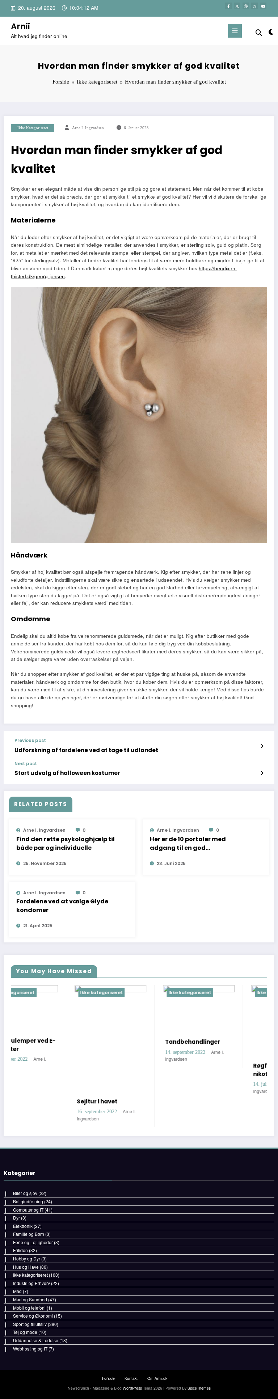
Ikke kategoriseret (32, 128)
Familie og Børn (28, 1234)
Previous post (30, 740)
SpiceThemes (199, 1388)
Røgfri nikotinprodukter (214, 1070)
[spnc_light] (271, 32)
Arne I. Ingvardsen (88, 128)
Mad (17, 1291)
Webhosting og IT (30, 1348)
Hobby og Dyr (26, 1258)
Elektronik (23, 1226)
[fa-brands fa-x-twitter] (237, 6)
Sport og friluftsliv (30, 1324)
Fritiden (20, 1250)
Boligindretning (28, 1201)
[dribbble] (246, 6)
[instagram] (254, 6)
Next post (25, 763)
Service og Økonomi (33, 1316)
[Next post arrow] (262, 772)
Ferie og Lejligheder (33, 1242)
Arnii (20, 26)
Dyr (16, 1217)
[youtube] (263, 6)
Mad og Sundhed (30, 1299)
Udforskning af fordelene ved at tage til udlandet (86, 750)
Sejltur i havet (33, 1101)
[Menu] (235, 31)
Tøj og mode (25, 1332)
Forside (108, 1378)
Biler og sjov (25, 1193)
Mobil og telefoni (29, 1308)
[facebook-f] (228, 6)
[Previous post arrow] (262, 746)
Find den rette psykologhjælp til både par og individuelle (65, 843)
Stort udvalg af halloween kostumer (67, 773)
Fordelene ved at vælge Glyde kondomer (62, 905)
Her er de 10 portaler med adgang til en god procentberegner (188, 843)
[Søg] (258, 32)
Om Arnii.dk (157, 1378)
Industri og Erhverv (31, 1283)
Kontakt (131, 1378)
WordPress (132, 1388)
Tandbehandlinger (128, 1042)
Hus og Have (26, 1267)
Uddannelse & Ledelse (35, 1340)
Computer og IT (28, 1210)
